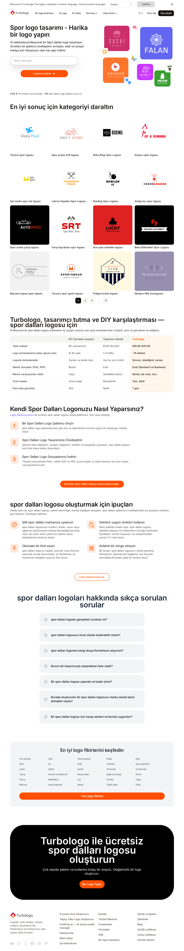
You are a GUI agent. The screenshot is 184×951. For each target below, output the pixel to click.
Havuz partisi (84, 759)
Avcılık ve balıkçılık (57, 774)
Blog (140, 924)
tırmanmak (141, 769)
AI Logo (63, 13)
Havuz (22, 779)
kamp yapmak (55, 785)
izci (79, 779)
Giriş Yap (151, 13)
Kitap (109, 759)
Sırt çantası (25, 759)
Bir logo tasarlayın (44, 13)
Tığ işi (22, 774)
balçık (80, 785)
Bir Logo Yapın (92, 884)
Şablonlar (142, 919)
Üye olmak (166, 13)
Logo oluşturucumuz (22, 415)
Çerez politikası (146, 934)
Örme (138, 774)
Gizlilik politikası (146, 929)
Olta (50, 759)
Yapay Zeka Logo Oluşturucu (77, 919)
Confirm (146, 4)
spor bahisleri (143, 764)
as (49, 764)
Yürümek (111, 769)
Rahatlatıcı (53, 779)
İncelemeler (105, 924)
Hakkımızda (67, 933)
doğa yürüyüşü (114, 774)
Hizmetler (104, 929)
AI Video (76, 13)
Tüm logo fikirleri (92, 796)
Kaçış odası (83, 774)
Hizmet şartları (146, 940)
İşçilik (80, 769)
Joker (22, 769)
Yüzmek (111, 764)
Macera (23, 785)
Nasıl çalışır (66, 938)
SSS (100, 934)
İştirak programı (146, 914)
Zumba (110, 779)
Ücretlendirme (68, 943)
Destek (102, 914)
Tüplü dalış (112, 785)
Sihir (21, 764)
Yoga (138, 779)
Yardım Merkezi (107, 919)
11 (106, 300)
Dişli (79, 764)
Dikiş (138, 785)
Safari (51, 769)
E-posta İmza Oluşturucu (74, 914)
